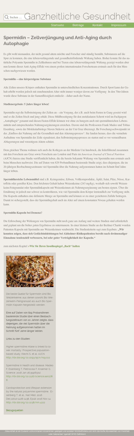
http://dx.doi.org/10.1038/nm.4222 (25, 402)
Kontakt (97, 25)
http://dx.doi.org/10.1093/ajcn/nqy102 (28, 357)
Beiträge (78, 25)
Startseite (57, 25)
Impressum (118, 25)
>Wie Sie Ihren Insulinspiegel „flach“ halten (54, 246)
